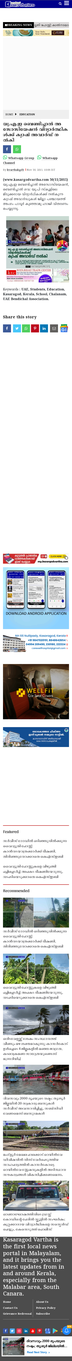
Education (27, 114)
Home (9, 114)
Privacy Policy (46, 1308)
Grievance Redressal (17, 1314)
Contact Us (10, 1308)
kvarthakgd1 (15, 170)
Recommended (16, 891)
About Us (42, 1302)
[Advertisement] (36, 74)
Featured (11, 832)
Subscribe (43, 1314)
